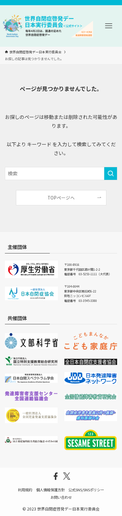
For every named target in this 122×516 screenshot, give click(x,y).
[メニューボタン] (108, 26)
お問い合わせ (61, 497)
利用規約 (25, 489)
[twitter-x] (66, 476)
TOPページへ (61, 197)
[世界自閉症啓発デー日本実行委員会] (48, 26)
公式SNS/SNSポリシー (86, 489)
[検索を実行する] (110, 173)
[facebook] (55, 476)
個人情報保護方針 (50, 489)
